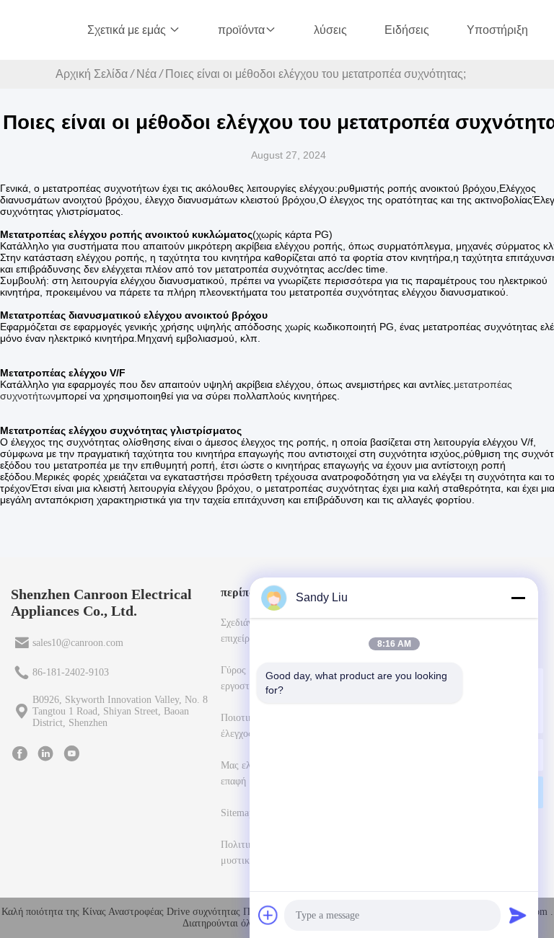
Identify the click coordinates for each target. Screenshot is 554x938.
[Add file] (268, 915)
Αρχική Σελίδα (92, 74)
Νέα (146, 74)
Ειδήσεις (406, 30)
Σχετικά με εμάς (128, 30)
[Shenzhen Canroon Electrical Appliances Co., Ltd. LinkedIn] (45, 753)
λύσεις (330, 30)
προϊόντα (241, 30)
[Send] (517, 915)
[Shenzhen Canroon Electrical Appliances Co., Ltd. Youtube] (71, 753)
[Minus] (518, 597)
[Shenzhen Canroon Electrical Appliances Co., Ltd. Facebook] (19, 753)
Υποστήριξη (497, 30)
